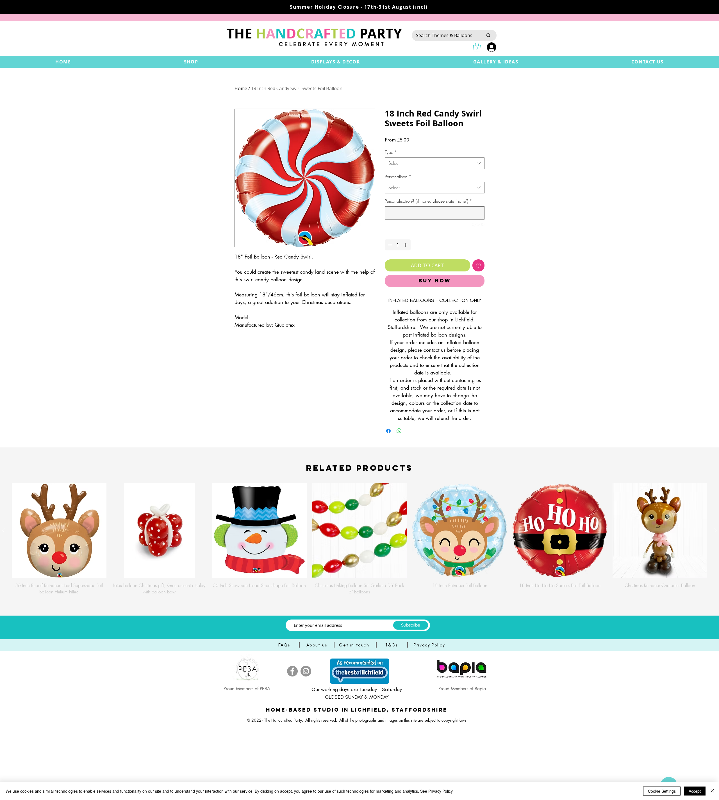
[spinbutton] (397, 245)
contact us (434, 349)
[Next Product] (715, 530)
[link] (477, 47)
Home (241, 88)
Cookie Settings (662, 791)
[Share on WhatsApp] (399, 431)
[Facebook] (292, 671)
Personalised (398, 176)
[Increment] (405, 245)
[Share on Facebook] (388, 431)
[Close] (712, 791)
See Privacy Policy (436, 791)
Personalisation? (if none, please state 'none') (428, 201)
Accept (695, 791)
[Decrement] (389, 245)
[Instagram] (306, 671)
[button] (191, 62)
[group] (359, 539)
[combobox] (434, 163)
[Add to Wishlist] (478, 265)
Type (391, 152)
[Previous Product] (3, 530)
